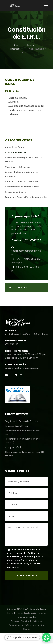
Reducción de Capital (15, 192)
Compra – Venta (13, 447)
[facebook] (11, 375)
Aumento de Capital (15, 147)
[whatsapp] (21, 375)
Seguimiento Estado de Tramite (21, 421)
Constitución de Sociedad (17, 167)
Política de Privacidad (21, 621)
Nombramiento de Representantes (22, 186)
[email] (6, 375)
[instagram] (16, 375)
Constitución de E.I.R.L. (16, 152)
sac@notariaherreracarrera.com (22, 367)
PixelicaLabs (30, 613)
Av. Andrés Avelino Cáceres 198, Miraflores (26, 334)
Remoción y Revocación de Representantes (26, 197)
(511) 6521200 (11, 344)
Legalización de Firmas (16, 425)
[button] (46, 637)
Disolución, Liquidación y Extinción (21, 181)
